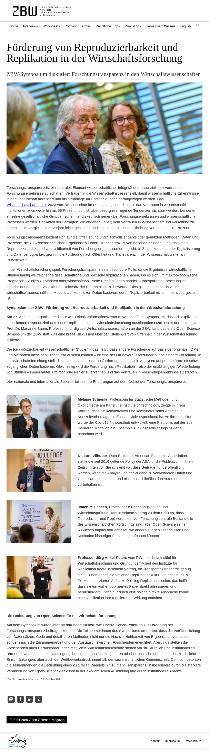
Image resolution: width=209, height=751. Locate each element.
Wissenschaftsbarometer (27, 205)
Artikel (86, 26)
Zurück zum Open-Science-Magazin (37, 720)
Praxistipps (133, 26)
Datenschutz (193, 740)
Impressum (172, 740)
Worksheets (51, 26)
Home (13, 26)
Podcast (71, 26)
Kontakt (155, 740)
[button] (198, 26)
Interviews (30, 26)
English (185, 26)
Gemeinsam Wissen (160, 26)
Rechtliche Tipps (108, 26)
